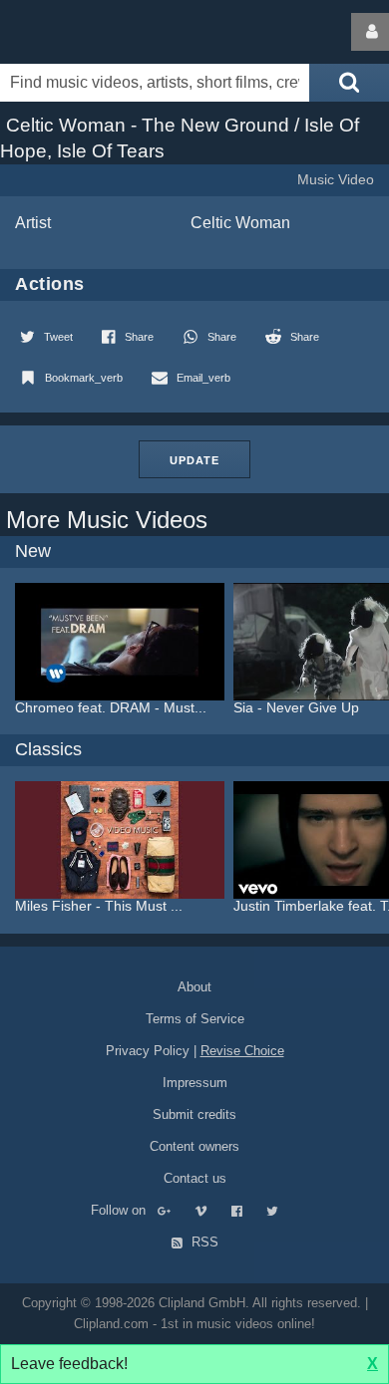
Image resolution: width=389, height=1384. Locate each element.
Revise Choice (242, 1050)
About (194, 986)
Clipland (104, 32)
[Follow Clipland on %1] (174, 1210)
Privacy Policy (148, 1050)
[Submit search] (349, 83)
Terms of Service (195, 1018)
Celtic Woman (240, 222)
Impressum (195, 1082)
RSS (203, 1242)
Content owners (194, 1146)
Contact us (195, 1178)
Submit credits (194, 1114)
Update (194, 460)
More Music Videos (106, 519)
